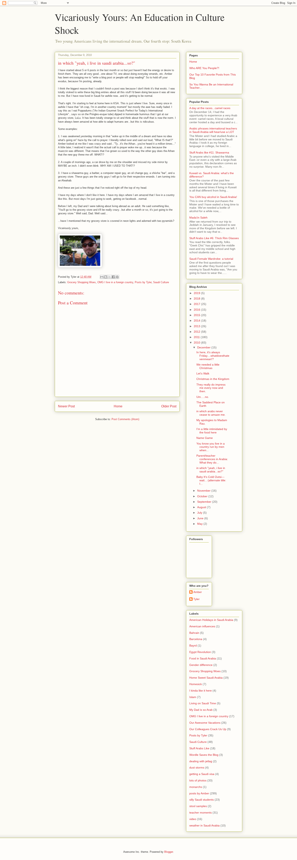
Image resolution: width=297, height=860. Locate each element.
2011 (197, 337)
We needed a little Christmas (207, 366)
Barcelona (195, 639)
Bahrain (194, 632)
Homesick (195, 684)
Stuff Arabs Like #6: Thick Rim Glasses (214, 238)
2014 (197, 320)
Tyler (196, 599)
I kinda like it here (200, 690)
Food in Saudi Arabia (202, 658)
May (200, 523)
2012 (197, 331)
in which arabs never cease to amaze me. (210, 413)
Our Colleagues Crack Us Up (207, 729)
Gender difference (201, 665)
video (192, 819)
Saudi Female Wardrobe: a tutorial (211, 258)
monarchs (195, 787)
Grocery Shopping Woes (81, 282)
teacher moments (200, 812)
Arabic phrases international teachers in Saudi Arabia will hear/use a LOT (213, 130)
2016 (197, 309)
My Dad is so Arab (201, 709)
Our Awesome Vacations (204, 722)
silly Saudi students (201, 799)
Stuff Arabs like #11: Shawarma (209, 152)
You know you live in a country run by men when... (210, 447)
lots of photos (197, 780)
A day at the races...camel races (209, 108)
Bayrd (193, 645)
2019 (197, 293)
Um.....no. (202, 396)
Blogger (168, 851)
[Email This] (102, 277)
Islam (192, 697)
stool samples (198, 806)
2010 (197, 342)
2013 (197, 326)
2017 (197, 304)
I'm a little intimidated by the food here (211, 430)
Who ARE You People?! (204, 68)
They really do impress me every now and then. (210, 388)
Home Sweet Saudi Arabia (206, 677)
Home (118, 406)
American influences (202, 626)
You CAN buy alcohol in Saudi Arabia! (213, 197)
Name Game (204, 437)
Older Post (168, 406)
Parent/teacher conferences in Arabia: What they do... (212, 459)
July (200, 512)
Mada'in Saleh (198, 217)
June (200, 518)
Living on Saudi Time (202, 703)
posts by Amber (199, 793)
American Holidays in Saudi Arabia (211, 619)
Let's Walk (202, 373)
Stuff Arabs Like (199, 748)
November (204, 490)
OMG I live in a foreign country (115, 282)
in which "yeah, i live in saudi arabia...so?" (210, 469)
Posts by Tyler (143, 282)
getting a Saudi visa (201, 774)
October (202, 496)
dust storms (196, 767)
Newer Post (66, 406)
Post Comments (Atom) (125, 419)
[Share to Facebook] (113, 277)
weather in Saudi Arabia (204, 825)
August (202, 507)
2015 (197, 315)
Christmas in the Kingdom (212, 379)
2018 (197, 298)
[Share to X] (109, 277)
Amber (197, 592)
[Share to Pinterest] (117, 277)
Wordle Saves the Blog (203, 754)
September (204, 501)
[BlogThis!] (106, 277)
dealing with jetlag (200, 761)
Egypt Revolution (200, 652)
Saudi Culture (161, 282)
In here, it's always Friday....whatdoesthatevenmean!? (212, 356)
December (204, 347)
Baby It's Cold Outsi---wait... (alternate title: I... (211, 480)
